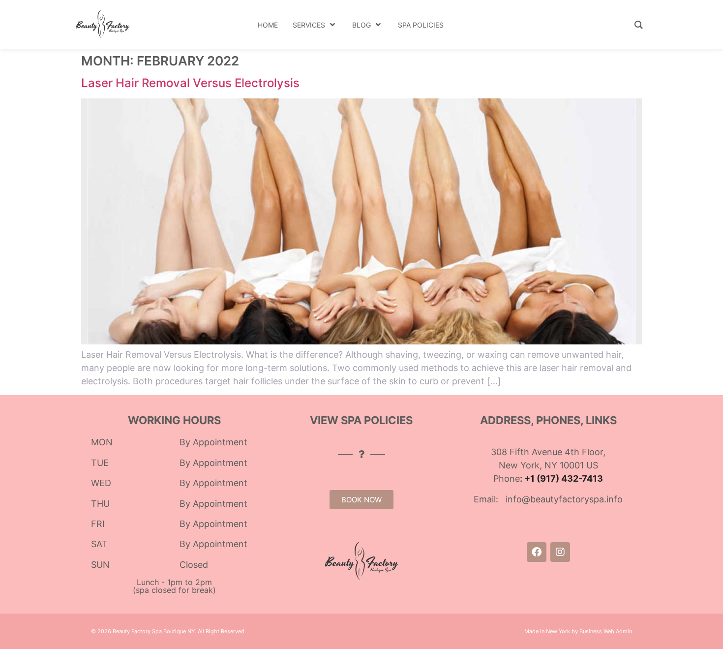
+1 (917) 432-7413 (563, 478)
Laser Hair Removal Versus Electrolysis (190, 83)
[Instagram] (560, 552)
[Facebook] (536, 552)
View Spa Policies (361, 420)
